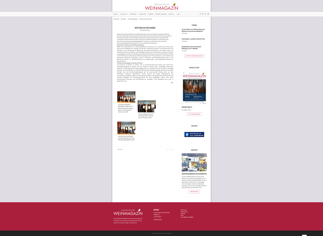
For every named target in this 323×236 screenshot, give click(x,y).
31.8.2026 (184, 41)
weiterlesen (194, 191)
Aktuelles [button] (123, 14)
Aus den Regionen (133, 19)
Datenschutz (184, 211)
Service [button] (171, 14)
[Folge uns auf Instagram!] (170, 149)
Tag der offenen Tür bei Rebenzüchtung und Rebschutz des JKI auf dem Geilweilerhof (193, 30)
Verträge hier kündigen (187, 217)
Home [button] (115, 14)
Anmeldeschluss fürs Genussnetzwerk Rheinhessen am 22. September (191, 47)
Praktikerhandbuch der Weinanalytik (194, 174)
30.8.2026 (184, 33)
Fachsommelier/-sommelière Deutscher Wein (193, 39)
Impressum (184, 210)
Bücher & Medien (161, 14)
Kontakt (183, 213)
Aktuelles (123, 19)
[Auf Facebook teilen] (167, 149)
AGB (182, 215)
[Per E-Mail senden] (172, 149)
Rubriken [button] (133, 14)
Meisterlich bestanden (145, 19)
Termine (151, 14)
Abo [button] (178, 14)
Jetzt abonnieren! (194, 114)
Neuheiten (142, 14)
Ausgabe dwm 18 (187, 107)
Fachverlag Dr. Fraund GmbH (163, 233)
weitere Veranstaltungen (194, 55)
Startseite (116, 19)
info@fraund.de (158, 219)
